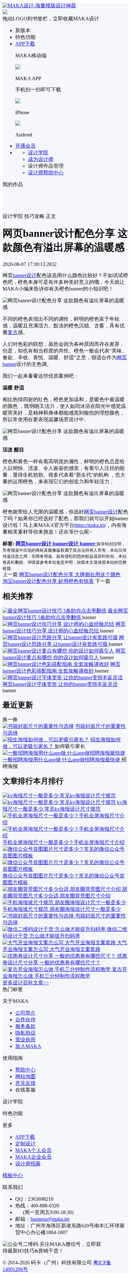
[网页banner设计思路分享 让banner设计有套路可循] (60, 637)
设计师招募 (28, 1163)
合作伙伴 (25, 1019)
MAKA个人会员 (33, 1150)
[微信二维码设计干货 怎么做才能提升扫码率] (55, 929)
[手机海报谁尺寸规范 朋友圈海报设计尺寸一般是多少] (64, 902)
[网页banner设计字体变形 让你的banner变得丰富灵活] (63, 677)
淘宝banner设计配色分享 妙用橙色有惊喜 (48, 581)
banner (88, 543)
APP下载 (25, 43)
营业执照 (25, 1039)
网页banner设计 (101, 511)
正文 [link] (51, 216)
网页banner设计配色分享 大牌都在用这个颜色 (70, 574)
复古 (13, 332)
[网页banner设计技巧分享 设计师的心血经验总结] (58, 624)
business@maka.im (50, 1219)
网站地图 (25, 1076)
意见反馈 (25, 1083)
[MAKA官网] (39, 5)
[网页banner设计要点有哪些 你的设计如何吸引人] (58, 650)
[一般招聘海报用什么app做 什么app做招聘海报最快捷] (64, 753)
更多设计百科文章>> (26, 982)
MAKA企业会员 (33, 1157)
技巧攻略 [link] (34, 216)
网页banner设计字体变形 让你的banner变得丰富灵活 (60, 684)
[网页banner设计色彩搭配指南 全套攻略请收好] (56, 664)
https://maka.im (89, 525)
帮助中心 (25, 1069)
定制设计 (25, 1143)
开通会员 (25, 146)
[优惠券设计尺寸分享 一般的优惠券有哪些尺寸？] (60, 956)
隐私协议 (25, 1033)
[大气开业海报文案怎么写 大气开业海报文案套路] (60, 942)
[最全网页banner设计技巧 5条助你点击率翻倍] (55, 610)
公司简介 (25, 1013)
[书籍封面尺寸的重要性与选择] (38, 726)
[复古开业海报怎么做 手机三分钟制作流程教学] (57, 969)
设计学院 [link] (13, 216)
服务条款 (25, 1026)
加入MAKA (28, 1046)
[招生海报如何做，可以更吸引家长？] (46, 739)
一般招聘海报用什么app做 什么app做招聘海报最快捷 (62, 759)
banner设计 (25, 275)
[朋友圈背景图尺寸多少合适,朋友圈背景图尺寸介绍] (62, 889)
